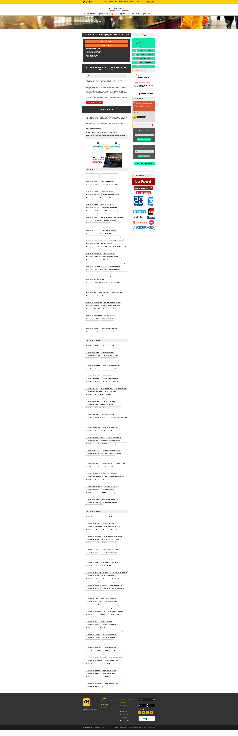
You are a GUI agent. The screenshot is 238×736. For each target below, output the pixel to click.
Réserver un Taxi (125, 711)
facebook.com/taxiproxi (96, 128)
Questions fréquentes (145, 66)
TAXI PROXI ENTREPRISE (145, 50)
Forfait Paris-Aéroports (127, 699)
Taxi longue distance (145, 62)
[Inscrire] (154, 699)
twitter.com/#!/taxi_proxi (95, 129)
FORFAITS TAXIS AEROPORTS (145, 163)
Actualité (123, 705)
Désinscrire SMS (125, 717)
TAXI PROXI (102, 727)
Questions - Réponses (133, 727)
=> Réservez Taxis (151, 1)
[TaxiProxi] (86, 705)
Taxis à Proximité (90, 13)
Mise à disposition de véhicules (145, 54)
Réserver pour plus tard (140, 167)
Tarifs (115, 13)
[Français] (138, 1)
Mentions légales (87, 727)
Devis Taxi (123, 702)
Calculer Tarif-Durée (126, 708)
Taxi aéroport (124, 714)
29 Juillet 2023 (104, 704)
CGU (92, 727)
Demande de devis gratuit (141, 170)
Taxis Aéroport (135, 13)
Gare (123, 13)
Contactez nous (125, 720)
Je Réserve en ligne (94, 103)
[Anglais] (139, 1)
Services (147, 13)
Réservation (104, 13)
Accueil (116, 727)
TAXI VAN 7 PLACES (145, 58)
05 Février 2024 (105, 698)
